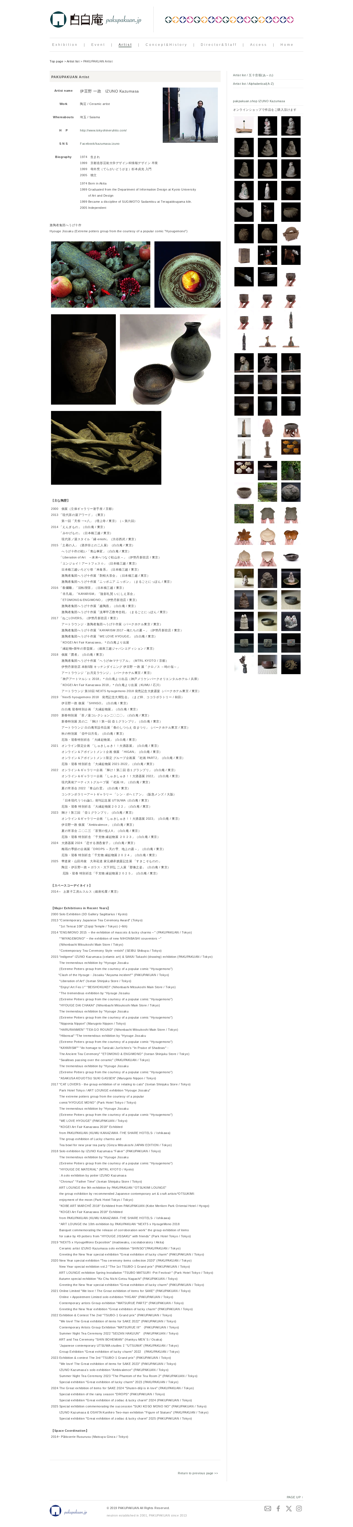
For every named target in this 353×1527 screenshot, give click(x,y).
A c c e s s (258, 45)
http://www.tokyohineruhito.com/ (103, 130)
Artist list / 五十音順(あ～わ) (253, 75)
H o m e (286, 45)
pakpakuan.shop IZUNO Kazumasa (259, 101)
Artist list (73, 61)
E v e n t (98, 45)
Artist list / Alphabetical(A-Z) (253, 83)
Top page (56, 61)
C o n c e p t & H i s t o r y (166, 45)
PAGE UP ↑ (295, 1497)
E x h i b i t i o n (64, 45)
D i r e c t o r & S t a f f (218, 45)
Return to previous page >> (198, 1473)
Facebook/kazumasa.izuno (100, 143)
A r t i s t (125, 45)
